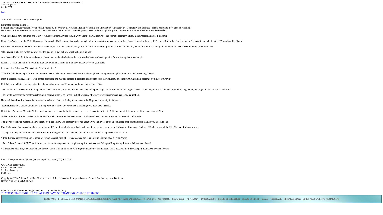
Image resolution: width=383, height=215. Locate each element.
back (3, 12)
